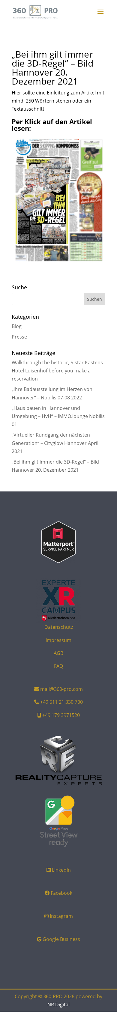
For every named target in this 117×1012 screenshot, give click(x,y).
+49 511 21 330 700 (61, 702)
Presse (19, 336)
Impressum (58, 640)
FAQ (58, 666)
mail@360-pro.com (61, 689)
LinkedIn (61, 870)
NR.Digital (58, 1004)
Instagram (61, 916)
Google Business (61, 939)
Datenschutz (58, 627)
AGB (58, 653)
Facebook (61, 893)
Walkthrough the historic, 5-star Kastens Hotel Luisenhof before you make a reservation (57, 370)
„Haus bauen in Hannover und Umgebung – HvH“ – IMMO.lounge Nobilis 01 (58, 416)
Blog (17, 326)
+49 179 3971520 (61, 715)
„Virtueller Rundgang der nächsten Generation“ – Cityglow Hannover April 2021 (55, 442)
